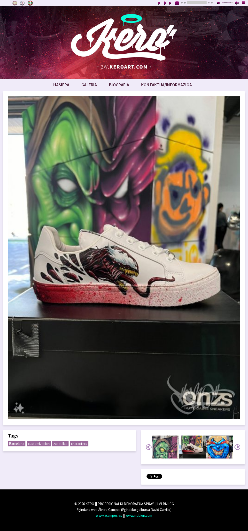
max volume (237, 3)
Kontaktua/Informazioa (166, 84)
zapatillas (60, 443)
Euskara (30, 3)
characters (79, 443)
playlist (243, 3)
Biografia (119, 84)
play (165, 3)
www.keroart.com (124, 42)
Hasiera (61, 84)
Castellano (14, 3)
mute (219, 3)
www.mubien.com (138, 515)
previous (159, 3)
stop (177, 3)
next (170, 3)
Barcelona (16, 443)
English (22, 3)
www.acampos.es (109, 515)
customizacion (39, 443)
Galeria (89, 84)
